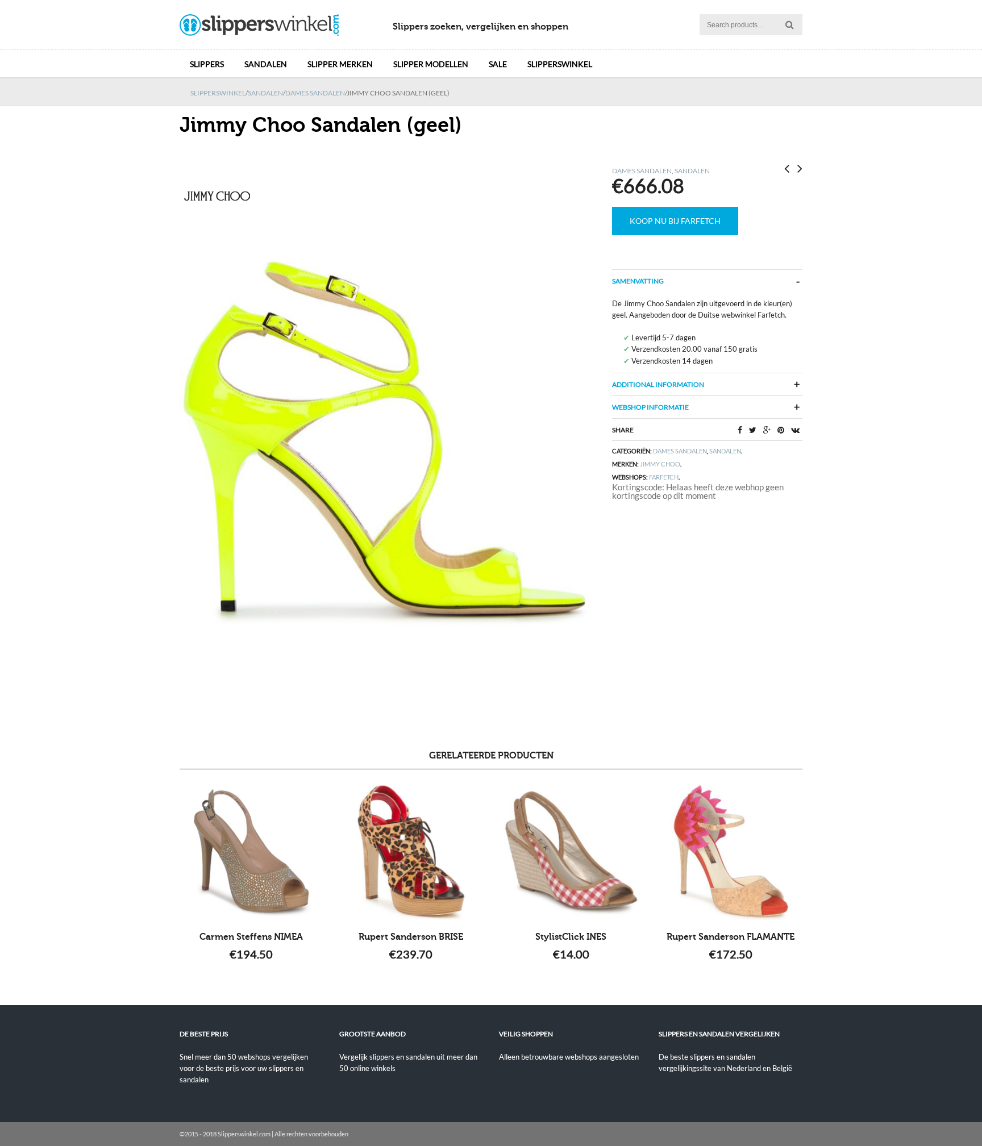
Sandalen (265, 64)
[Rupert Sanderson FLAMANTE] (730, 852)
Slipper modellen (430, 64)
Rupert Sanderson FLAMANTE (730, 937)
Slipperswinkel (559, 64)
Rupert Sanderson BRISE (411, 937)
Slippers (207, 64)
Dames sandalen (315, 93)
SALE (498, 64)
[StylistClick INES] (571, 852)
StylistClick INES (570, 937)
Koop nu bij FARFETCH (675, 221)
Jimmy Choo (660, 464)
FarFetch (664, 477)
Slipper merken (340, 64)
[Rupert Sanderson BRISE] (411, 852)
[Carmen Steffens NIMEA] (251, 852)
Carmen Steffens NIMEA (251, 937)
